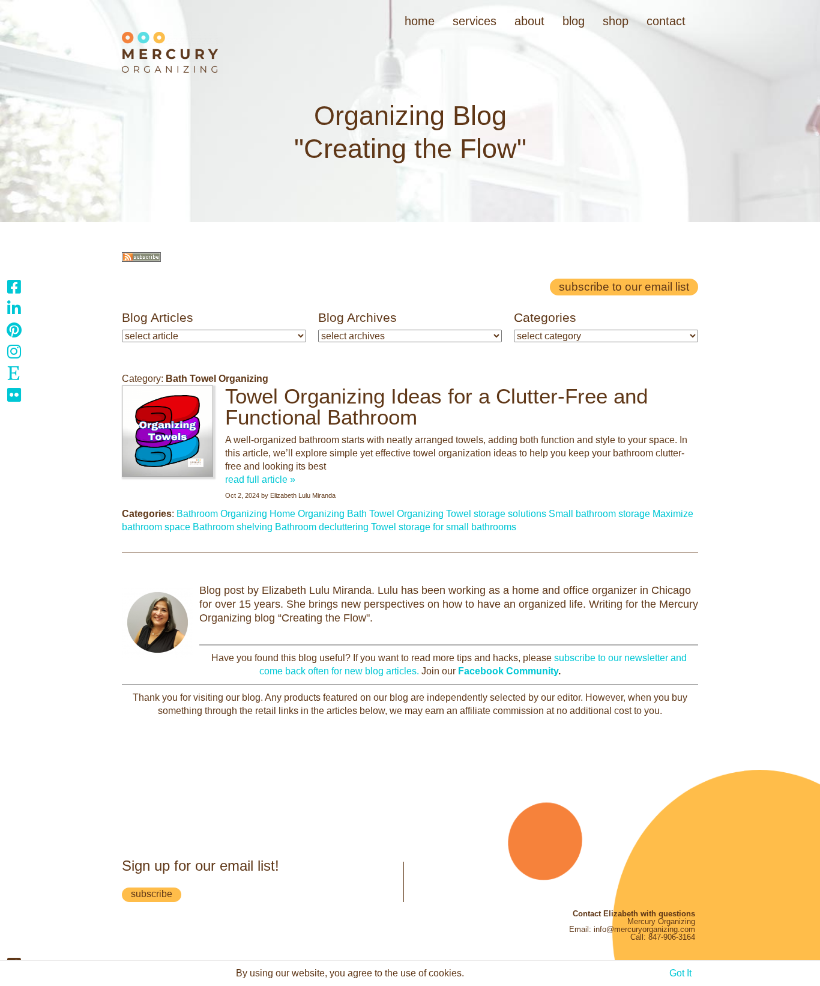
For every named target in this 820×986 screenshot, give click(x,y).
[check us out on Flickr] (14, 394)
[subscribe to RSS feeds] (141, 258)
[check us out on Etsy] (14, 373)
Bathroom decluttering (322, 527)
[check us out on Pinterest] (14, 329)
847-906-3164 (671, 937)
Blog (573, 21)
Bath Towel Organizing (395, 514)
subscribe (151, 894)
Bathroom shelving (233, 527)
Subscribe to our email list (624, 286)
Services (474, 21)
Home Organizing (307, 514)
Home (420, 21)
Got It (680, 973)
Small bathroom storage (599, 514)
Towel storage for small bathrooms (443, 527)
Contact (666, 21)
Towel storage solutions (496, 514)
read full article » (260, 479)
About (529, 21)
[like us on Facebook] (14, 286)
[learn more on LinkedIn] (14, 308)
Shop (616, 21)
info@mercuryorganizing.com (644, 929)
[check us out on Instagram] (14, 351)
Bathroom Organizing (221, 514)
